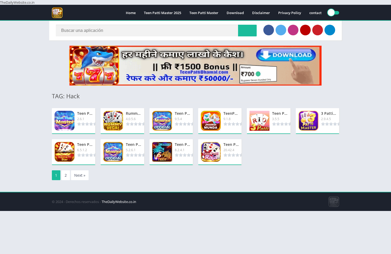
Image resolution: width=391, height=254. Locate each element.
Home (131, 12)
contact (315, 12)
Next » (79, 175)
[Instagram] (293, 30)
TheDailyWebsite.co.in (119, 201)
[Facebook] (268, 30)
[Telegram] (330, 30)
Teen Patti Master (203, 12)
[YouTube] (305, 30)
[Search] (247, 30)
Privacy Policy (289, 12)
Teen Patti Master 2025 (162, 12)
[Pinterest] (317, 30)
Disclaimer (261, 12)
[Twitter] (281, 30)
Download (235, 12)
